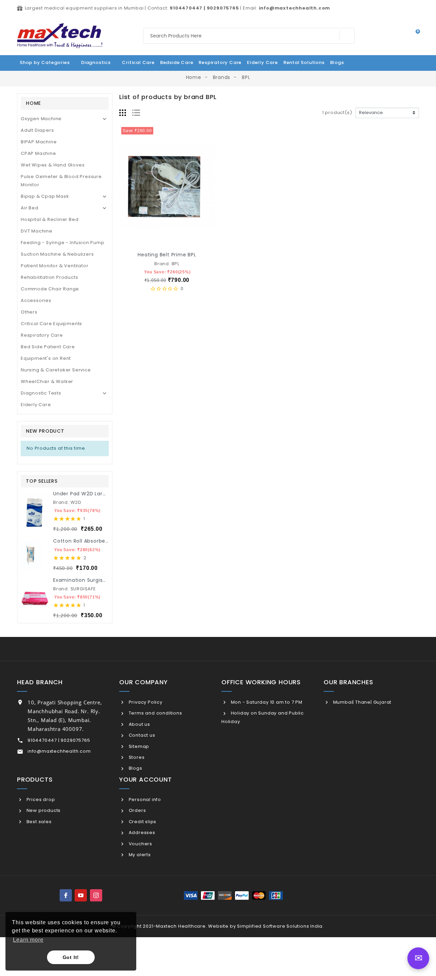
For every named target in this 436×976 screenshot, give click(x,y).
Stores (135, 757)
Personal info (144, 799)
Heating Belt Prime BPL (167, 254)
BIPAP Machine (39, 142)
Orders (136, 810)
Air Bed (29, 208)
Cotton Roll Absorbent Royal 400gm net (105, 541)
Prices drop (40, 799)
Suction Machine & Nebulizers (57, 254)
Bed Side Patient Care (48, 346)
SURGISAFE (83, 589)
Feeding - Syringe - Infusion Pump (62, 242)
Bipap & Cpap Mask (45, 196)
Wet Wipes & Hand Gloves (52, 165)
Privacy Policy (144, 702)
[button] (340, 62)
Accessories (36, 300)
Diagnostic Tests (41, 393)
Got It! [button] (71, 957)
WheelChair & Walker (47, 381)
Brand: (61, 502)
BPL (176, 263)
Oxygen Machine (41, 118)
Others (29, 312)
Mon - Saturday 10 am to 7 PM (266, 702)
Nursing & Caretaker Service (56, 370)
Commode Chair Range (50, 289)
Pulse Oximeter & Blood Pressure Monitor (61, 180)
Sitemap (138, 746)
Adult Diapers (37, 130)
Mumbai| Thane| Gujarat (361, 702)
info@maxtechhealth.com (59, 751)
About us (138, 724)
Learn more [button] (28, 940)
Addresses (141, 832)
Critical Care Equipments (51, 323)
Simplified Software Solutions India (280, 926)
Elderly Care (36, 404)
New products (43, 810)
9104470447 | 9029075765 (59, 740)
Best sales (38, 821)
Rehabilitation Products (49, 277)
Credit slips (141, 821)
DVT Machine (36, 231)
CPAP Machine (38, 153)
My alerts (139, 854)
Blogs (134, 768)
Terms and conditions (154, 713)
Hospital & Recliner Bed (49, 219)
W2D (76, 502)
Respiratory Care (42, 335)
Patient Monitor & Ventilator (54, 265)
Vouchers (139, 844)
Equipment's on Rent (46, 358)
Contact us (141, 735)
